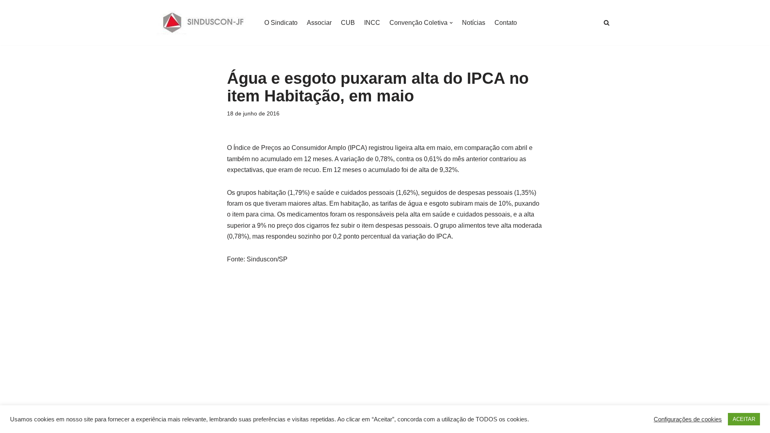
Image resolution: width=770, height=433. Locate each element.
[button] (451, 22)
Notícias (473, 22)
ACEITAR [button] (744, 419)
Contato (505, 22)
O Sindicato (281, 22)
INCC (372, 22)
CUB (348, 22)
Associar (319, 22)
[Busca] (607, 23)
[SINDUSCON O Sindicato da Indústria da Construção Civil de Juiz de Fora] (203, 22)
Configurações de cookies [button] (688, 419)
